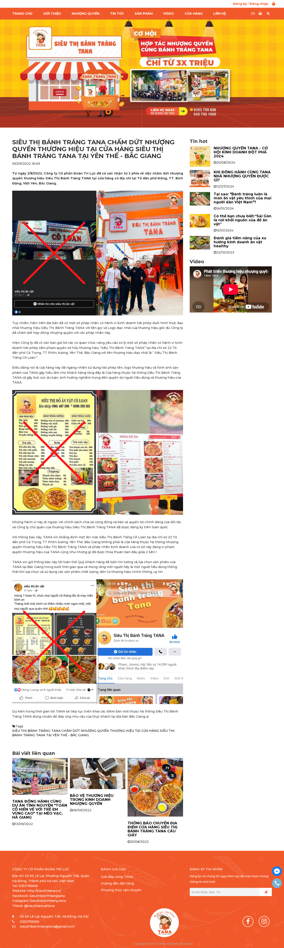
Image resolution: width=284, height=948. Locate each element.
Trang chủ (22, 14)
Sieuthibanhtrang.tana (48, 901)
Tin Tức (117, 14)
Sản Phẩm (144, 14)
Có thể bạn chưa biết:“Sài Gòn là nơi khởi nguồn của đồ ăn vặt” (242, 220)
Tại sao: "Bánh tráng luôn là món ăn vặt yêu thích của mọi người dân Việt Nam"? (242, 198)
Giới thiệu (52, 14)
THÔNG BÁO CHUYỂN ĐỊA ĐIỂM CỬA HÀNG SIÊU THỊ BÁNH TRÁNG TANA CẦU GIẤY (152, 829)
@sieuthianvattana (39, 906)
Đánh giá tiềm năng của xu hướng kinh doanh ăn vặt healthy (240, 242)
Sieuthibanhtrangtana (47, 896)
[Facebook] (248, 921)
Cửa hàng (194, 14)
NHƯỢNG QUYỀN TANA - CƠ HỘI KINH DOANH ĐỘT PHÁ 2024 (241, 152)
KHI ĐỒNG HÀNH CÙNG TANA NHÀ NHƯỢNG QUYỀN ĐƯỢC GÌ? (242, 176)
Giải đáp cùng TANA (117, 877)
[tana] (164, 922)
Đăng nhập (259, 4)
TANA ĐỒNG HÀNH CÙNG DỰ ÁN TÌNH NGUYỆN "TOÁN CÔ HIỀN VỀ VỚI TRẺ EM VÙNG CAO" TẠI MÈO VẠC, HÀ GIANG (39, 809)
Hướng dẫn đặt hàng (117, 883)
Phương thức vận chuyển (121, 890)
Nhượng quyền (85, 14)
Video (168, 14)
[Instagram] (264, 921)
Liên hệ (219, 14)
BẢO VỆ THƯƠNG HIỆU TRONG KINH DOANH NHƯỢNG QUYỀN (92, 799)
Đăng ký (240, 4)
